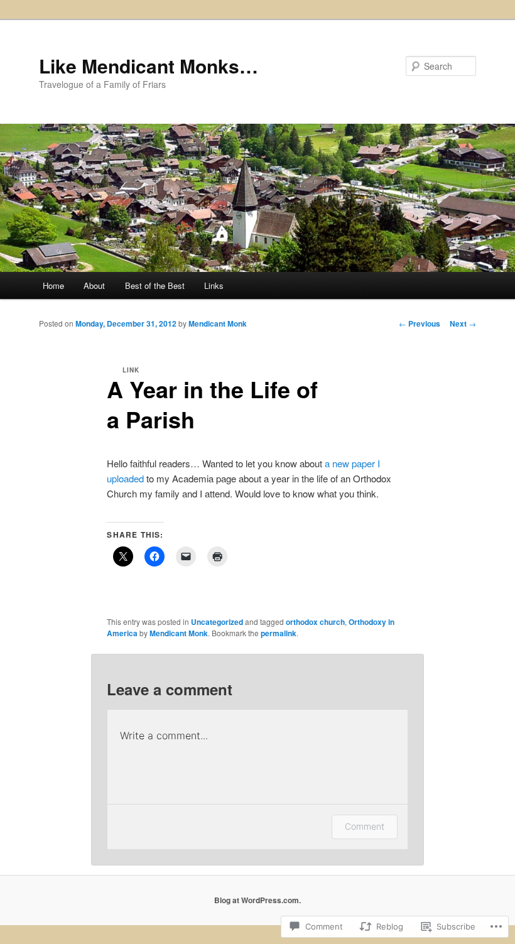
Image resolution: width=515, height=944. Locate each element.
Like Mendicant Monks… (148, 65)
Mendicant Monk (217, 323)
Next (463, 323)
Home (53, 285)
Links (214, 285)
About (94, 285)
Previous (419, 323)
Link (130, 370)
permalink (278, 633)
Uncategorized (217, 621)
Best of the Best (155, 285)
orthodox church (315, 621)
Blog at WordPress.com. (257, 900)
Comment (364, 826)
